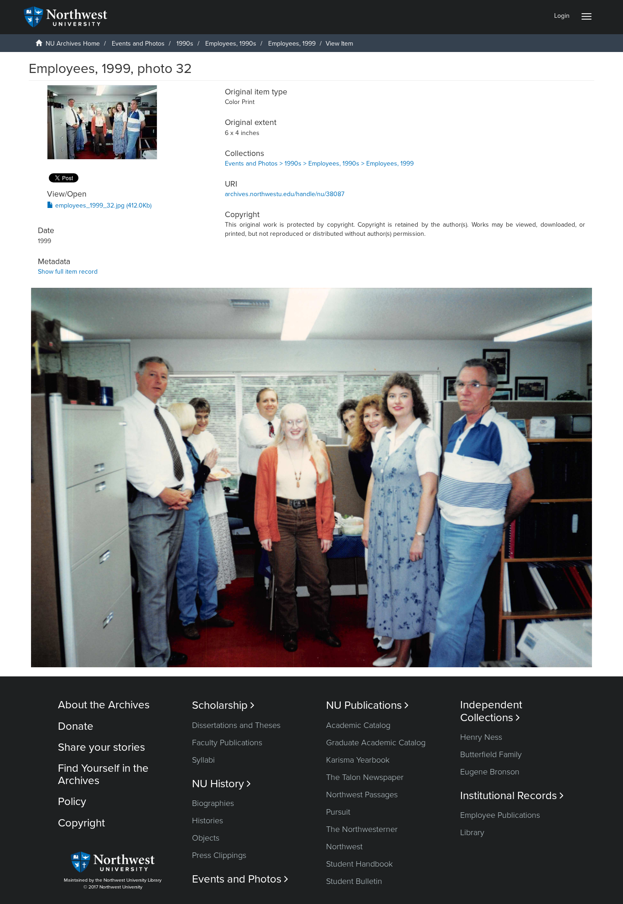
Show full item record (68, 271)
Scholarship (223, 705)
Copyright (81, 823)
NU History (221, 783)
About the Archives (104, 705)
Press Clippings (219, 855)
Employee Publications (500, 815)
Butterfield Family (491, 754)
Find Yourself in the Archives (103, 774)
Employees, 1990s (230, 43)
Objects (205, 838)
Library (472, 832)
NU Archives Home (73, 43)
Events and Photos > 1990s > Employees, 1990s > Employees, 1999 (319, 163)
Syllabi (203, 760)
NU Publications (367, 705)
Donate (75, 726)
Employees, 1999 (292, 43)
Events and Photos (138, 43)
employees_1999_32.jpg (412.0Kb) (102, 205)
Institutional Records (512, 795)
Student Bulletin (354, 881)
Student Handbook (359, 864)
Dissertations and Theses (236, 725)
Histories (207, 821)
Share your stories (101, 747)
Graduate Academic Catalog (376, 743)
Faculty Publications (227, 743)
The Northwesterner (362, 829)
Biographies (213, 803)
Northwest (344, 847)
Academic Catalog (358, 725)
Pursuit (338, 812)
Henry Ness (481, 737)
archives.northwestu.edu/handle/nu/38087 (284, 194)
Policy (72, 801)
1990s (185, 43)
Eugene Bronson (489, 772)
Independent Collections (491, 711)
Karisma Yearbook (357, 760)
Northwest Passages (362, 795)
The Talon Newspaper (365, 777)
